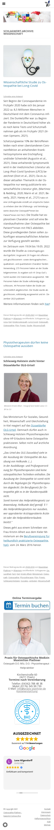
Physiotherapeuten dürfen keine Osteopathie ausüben (25, 344)
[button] (5, 825)
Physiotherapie (27, 577)
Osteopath (43, 322)
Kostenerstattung (27, 691)
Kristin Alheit (26, 574)
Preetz (23, 325)
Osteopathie (8, 325)
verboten (33, 581)
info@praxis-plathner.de (31, 688)
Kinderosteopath (20, 322)
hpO (14, 574)
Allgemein (17, 318)
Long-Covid (33, 322)
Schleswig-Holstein (11, 581)
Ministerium (37, 574)
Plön (17, 325)
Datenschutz (45, 815)
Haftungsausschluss (43, 818)
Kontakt (47, 809)
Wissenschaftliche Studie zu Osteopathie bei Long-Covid (25, 84)
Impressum (46, 812)
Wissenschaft (39, 325)
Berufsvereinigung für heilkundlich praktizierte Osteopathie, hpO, (26, 540)
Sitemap (47, 825)
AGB (49, 821)
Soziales (24, 581)
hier (47, 304)
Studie (29, 325)
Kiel (10, 322)
